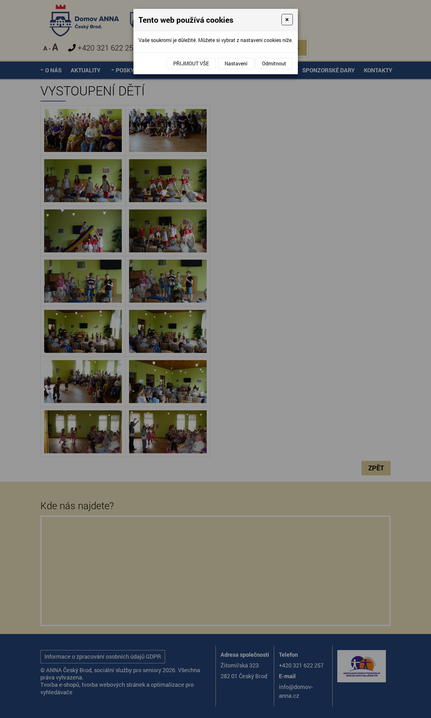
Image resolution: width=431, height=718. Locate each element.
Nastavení (236, 63)
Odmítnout (274, 63)
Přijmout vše (191, 63)
